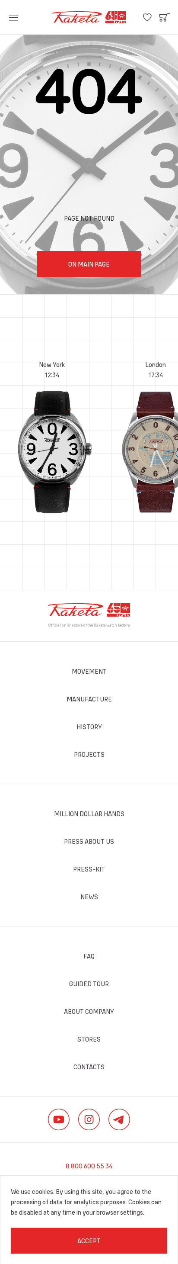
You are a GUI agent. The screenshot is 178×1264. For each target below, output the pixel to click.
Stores (89, 1039)
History (89, 726)
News (89, 896)
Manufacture (89, 699)
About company (89, 1011)
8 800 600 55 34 (89, 1165)
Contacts (89, 1066)
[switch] (13, 17)
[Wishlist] (147, 17)
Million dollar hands (89, 813)
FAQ (89, 956)
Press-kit (89, 869)
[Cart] (164, 17)
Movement (89, 671)
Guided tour (89, 983)
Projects (89, 754)
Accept (89, 1240)
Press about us (89, 841)
